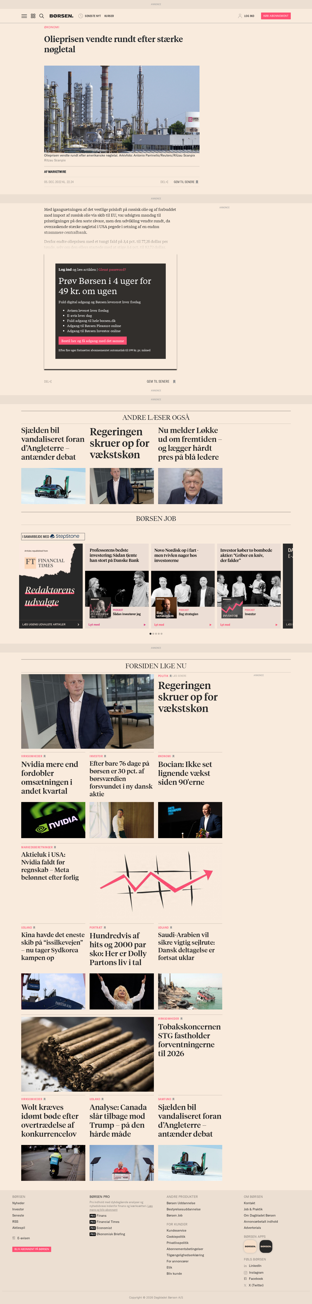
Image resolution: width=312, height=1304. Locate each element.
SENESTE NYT (93, 16)
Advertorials (252, 1228)
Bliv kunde (174, 1274)
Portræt (96, 927)
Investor (96, 756)
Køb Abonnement (275, 15)
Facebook (255, 1279)
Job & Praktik (253, 1209)
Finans (98, 1216)
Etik (169, 1267)
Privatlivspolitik (177, 1243)
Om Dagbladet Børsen (260, 1215)
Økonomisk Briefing (107, 1234)
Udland (26, 927)
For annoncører (177, 1261)
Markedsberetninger (37, 847)
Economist (101, 1228)
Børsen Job (175, 1215)
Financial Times (105, 1222)
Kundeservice (176, 1230)
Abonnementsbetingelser (185, 1249)
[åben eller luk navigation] (25, 16)
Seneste (18, 1215)
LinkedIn (254, 1266)
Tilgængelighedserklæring (185, 1255)
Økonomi (51, 27)
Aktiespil (18, 1228)
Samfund (164, 1099)
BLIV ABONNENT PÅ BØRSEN (31, 1249)
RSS (15, 1221)
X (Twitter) (256, 1285)
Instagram (256, 1272)
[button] (33, 16)
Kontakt (249, 1203)
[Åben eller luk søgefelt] (41, 16)
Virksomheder (31, 756)
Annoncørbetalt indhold (261, 1221)
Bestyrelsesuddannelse (184, 1209)
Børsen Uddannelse (181, 1203)
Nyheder (18, 1203)
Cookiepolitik (176, 1237)
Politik (163, 676)
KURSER (109, 16)
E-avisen (23, 1238)
